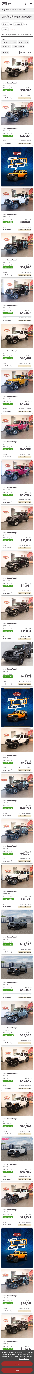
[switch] (31, 4)
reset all (12, 29)
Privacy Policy (24, 1359)
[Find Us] (25, 4)
